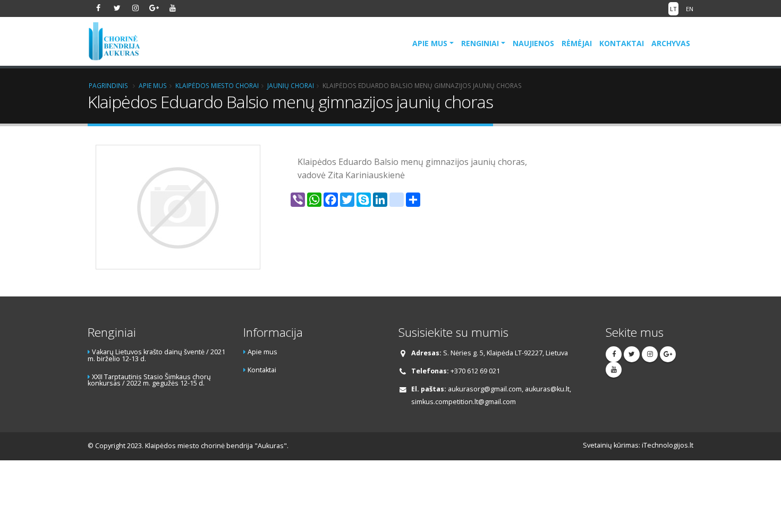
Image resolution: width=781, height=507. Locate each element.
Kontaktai (621, 43)
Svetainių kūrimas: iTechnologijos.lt (638, 445)
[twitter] (117, 8)
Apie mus (429, 43)
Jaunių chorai (290, 85)
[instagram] (135, 8)
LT (673, 9)
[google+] (154, 8)
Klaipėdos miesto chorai (217, 85)
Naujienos (533, 43)
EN (689, 9)
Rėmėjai (577, 43)
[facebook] (98, 8)
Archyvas (670, 43)
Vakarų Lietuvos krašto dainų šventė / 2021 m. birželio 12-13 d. (156, 355)
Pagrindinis (108, 85)
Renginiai (480, 43)
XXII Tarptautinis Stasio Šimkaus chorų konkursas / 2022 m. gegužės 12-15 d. (149, 380)
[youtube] (173, 8)
